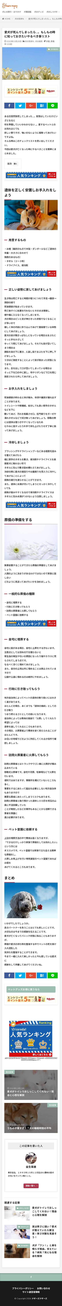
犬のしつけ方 (52, 12)
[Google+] (31, 105)
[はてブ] (42, 105)
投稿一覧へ (30, 1186)
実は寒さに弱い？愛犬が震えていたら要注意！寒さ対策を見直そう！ (44, 1232)
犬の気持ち (19, 19)
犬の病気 (39, 41)
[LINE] (53, 105)
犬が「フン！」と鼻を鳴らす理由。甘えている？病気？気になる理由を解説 (44, 1250)
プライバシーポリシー (23, 1288)
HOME (7, 19)
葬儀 (52, 41)
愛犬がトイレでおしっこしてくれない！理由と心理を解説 (44, 1211)
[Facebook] (9, 105)
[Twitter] (20, 105)
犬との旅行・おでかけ (11, 12)
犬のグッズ (39, 12)
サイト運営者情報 (31, 1292)
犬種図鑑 (27, 12)
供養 (48, 41)
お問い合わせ (43, 1288)
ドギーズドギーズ (39, 1298)
